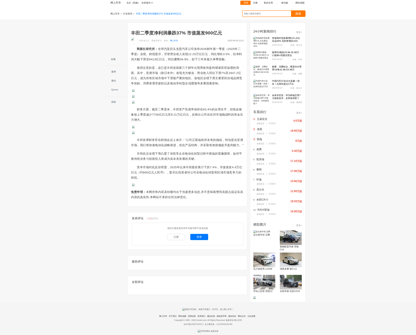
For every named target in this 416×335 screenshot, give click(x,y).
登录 (246, 2)
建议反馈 (211, 316)
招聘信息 (192, 316)
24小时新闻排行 (264, 31)
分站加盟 (251, 316)
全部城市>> (147, 2)
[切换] (135, 2)
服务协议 (232, 316)
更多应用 (268, 2)
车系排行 (259, 112)
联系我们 (201, 316)
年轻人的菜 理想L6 (263, 291)
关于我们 (173, 316)
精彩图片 (259, 224)
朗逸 (259, 139)
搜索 (298, 13)
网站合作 (242, 316)
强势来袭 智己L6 (288, 269)
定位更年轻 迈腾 (261, 234)
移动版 (284, 2)
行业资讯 (127, 13)
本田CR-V (262, 199)
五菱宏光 (262, 119)
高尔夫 (260, 189)
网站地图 (182, 316)
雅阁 (259, 169)
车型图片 (272, 123)
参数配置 (260, 123)
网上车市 (115, 2)
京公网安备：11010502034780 (218, 324)
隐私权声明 (222, 316)
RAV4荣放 (264, 209)
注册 (255, 2)
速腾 (259, 149)
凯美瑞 (260, 159)
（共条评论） (152, 218)
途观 (259, 129)
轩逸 (259, 179)
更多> (299, 32)
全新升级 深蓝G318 (290, 291)
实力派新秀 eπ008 (262, 269)
